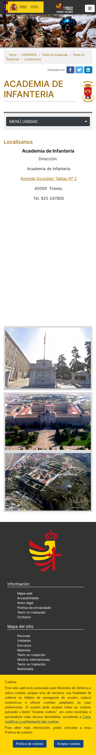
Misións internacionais (33, 659)
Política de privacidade (34, 608)
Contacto (24, 617)
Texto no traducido (55, 55)
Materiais (24, 650)
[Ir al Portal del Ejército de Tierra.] (48, 30)
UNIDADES (29, 55)
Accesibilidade (28, 598)
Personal (23, 636)
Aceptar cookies (68, 744)
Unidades (24, 640)
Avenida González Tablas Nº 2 (48, 178)
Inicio (12, 55)
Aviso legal (25, 603)
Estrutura (24, 645)
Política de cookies (29, 744)
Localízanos (32, 59)
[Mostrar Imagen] (48, 357)
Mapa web (24, 593)
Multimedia (25, 669)
